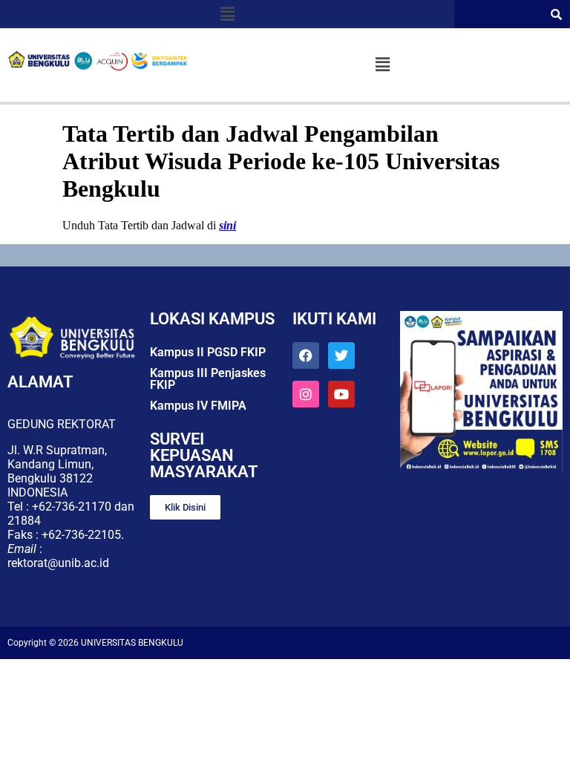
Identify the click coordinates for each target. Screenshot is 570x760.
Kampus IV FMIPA (198, 406)
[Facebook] (305, 355)
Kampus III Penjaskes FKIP (208, 379)
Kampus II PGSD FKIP (208, 352)
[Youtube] (341, 394)
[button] (227, 14)
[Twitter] (341, 355)
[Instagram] (305, 394)
